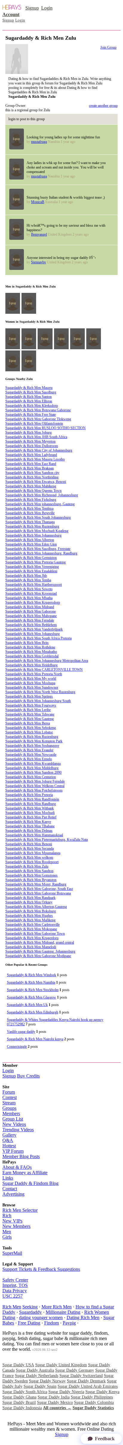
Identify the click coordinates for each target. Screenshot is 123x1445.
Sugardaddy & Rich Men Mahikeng (30, 486)
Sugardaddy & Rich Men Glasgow (31, 997)
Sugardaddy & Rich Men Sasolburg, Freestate (37, 549)
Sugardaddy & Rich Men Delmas (29, 831)
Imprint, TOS (15, 1285)
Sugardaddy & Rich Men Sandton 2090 (33, 772)
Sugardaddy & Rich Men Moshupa (30, 683)
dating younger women (41, 1317)
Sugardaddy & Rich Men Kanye (28, 822)
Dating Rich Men (83, 1317)
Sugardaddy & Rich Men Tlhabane (30, 826)
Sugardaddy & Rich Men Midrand (29, 607)
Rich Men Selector (20, 1210)
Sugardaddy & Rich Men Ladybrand (31, 455)
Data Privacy (14, 1290)
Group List (12, 1118)
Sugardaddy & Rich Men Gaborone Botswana (38, 893)
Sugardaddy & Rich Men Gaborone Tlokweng (38, 419)
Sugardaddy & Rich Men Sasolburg (30, 392)
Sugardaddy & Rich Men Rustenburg (31, 737)
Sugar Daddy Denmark (86, 1381)
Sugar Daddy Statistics (93, 1408)
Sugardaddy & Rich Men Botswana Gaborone (38, 410)
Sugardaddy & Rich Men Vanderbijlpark (34, 629)
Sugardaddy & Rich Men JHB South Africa (36, 437)
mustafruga (39, 142)
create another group (103, 105)
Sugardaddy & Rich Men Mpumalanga (32, 853)
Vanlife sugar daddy (21, 1032)
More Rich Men (56, 1306)
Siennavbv (38, 262)
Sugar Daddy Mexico (55, 1402)
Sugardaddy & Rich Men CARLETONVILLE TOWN (44, 669)
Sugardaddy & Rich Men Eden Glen (31, 544)
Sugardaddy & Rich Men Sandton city (32, 473)
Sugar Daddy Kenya (102, 1392)
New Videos (14, 1124)
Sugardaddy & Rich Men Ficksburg (30, 499)
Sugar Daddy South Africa (24, 1392)
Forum (8, 1092)
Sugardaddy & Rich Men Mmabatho (31, 652)
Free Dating (29, 1322)
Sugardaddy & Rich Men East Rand (30, 464)
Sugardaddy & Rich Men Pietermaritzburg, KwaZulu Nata (46, 839)
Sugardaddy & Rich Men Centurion (30, 777)
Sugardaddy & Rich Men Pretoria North (33, 674)
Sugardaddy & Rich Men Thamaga (30, 522)
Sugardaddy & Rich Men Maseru (29, 388)
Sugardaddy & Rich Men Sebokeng (30, 728)
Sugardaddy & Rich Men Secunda (29, 848)
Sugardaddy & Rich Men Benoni (28, 844)
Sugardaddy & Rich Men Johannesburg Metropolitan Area (46, 661)
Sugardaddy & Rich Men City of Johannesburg (38, 450)
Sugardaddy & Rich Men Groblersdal (32, 656)
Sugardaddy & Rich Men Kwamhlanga (33, 763)
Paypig (69, 1322)
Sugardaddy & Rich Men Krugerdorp (32, 938)
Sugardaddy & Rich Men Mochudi (30, 813)
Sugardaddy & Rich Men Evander (29, 750)
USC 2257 (12, 1296)
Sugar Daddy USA (18, 1365)
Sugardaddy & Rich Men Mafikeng (30, 920)
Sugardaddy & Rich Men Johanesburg (32, 634)
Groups (9, 1108)
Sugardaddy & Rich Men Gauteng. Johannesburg (40, 951)
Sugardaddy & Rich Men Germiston (31, 558)
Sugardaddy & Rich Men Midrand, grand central (39, 942)
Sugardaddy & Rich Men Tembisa (29, 508)
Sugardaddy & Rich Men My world (30, 678)
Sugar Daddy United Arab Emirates (88, 1386)
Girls (7, 1237)
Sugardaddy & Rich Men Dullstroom (31, 446)
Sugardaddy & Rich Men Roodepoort (32, 862)
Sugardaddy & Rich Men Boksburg (30, 911)
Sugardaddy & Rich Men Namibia (31, 982)
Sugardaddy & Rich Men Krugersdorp (32, 602)
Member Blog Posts (21, 1156)
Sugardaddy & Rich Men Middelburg (32, 768)
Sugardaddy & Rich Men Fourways (30, 705)
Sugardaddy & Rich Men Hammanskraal (34, 835)
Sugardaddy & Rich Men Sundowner (31, 687)
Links (7, 1177)
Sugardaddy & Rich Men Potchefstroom (33, 790)
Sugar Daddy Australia (35, 1370)
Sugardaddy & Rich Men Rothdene (30, 647)
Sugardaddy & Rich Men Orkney (29, 902)
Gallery (9, 1135)
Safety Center (15, 1279)
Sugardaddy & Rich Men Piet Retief (30, 817)
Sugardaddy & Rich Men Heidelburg (31, 665)
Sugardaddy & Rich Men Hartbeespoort (33, 584)
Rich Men (11, 1306)
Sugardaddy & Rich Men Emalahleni (31, 571)
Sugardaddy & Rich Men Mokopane (31, 929)
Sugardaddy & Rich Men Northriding (32, 477)
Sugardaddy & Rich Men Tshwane (29, 714)
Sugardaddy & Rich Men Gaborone (30, 611)
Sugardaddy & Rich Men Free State (30, 414)
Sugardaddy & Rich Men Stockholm (33, 990)
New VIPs (12, 1220)
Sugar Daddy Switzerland (81, 1375)
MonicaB (37, 202)
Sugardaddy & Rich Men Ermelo (28, 759)
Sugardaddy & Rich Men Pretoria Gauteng (35, 562)
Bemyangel (39, 234)
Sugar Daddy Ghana (19, 1397)
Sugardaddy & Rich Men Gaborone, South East (39, 889)
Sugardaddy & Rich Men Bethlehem (31, 625)
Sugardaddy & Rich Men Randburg (30, 804)
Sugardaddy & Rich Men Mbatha (29, 598)
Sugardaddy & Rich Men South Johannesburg (38, 517)
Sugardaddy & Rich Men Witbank (29, 808)
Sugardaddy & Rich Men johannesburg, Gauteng (40, 504)
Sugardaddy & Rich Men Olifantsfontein (34, 423)
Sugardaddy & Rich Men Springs (29, 696)
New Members (16, 1226)
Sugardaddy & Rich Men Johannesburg (33, 535)
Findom (51, 1322)
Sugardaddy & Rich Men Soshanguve (32, 746)
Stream (9, 1102)
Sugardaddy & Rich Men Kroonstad (31, 593)
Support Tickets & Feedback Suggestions (41, 1269)
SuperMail (12, 1253)
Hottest (9, 1145)
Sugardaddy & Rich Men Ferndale (29, 620)
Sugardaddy (30, 1312)
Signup (32, 7)
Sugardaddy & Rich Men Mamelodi (30, 947)
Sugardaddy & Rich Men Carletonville (32, 924)
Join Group (108, 47)
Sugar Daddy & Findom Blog (30, 1183)
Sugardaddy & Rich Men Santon (28, 397)
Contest (9, 1097)
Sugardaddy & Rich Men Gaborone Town (35, 933)
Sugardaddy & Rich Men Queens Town (33, 491)
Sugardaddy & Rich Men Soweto (29, 589)
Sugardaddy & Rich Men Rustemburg (32, 526)
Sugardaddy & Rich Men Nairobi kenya (35, 1039)
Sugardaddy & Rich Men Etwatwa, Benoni (35, 482)
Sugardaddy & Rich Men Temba (28, 580)
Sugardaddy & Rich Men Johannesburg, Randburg (41, 553)
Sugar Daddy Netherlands (36, 1375)
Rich (6, 1215)
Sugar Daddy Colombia (94, 1402)
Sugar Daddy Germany (74, 1370)
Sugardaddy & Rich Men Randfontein (32, 799)
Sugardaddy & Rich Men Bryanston (30, 880)
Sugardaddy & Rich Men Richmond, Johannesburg (41, 495)
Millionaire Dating (63, 1312)
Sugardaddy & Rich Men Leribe (28, 710)
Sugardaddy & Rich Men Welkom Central (34, 786)
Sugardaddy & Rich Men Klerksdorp (31, 406)
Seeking (30, 1306)
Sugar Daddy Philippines (92, 1397)
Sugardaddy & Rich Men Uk (27, 1005)
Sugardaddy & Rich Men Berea (27, 723)
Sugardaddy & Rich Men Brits (27, 643)
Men (6, 1231)
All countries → (57, 1408)
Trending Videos (18, 1129)
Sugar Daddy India (54, 1397)
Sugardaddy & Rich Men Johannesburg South (38, 701)
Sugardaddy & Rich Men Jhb (26, 576)
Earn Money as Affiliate (24, 1172)
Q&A (7, 1140)
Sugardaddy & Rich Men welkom (29, 857)
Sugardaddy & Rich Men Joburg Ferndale (35, 781)
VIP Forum (13, 1151)
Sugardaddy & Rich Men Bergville (30, 513)
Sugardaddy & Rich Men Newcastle (30, 754)
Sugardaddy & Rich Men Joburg (28, 432)
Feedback (105, 1438)
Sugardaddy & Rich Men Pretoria (29, 795)
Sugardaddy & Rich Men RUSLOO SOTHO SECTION (45, 428)
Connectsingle (17, 1046)
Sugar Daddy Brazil (19, 1402)
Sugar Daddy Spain (40, 1386)
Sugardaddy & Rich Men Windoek (31, 975)
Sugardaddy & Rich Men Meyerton (30, 441)
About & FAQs (17, 1167)
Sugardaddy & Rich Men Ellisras (28, 401)
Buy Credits (28, 1075)
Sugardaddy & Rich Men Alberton (29, 540)
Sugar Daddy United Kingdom (61, 1365)
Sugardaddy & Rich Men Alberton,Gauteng (36, 907)
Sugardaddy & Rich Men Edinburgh (32, 1012)
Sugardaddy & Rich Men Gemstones (31, 875)
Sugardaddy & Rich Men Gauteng (29, 719)
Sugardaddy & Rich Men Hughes (29, 916)
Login (47, 7)
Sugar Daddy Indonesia (22, 1408)
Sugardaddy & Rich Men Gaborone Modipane (38, 956)
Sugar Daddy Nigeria (66, 1392)
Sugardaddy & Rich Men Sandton (29, 871)
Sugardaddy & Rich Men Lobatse (29, 732)
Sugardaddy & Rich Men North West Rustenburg (40, 692)
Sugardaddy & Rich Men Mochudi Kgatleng (36, 531)
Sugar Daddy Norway (47, 1381)
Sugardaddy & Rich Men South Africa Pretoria (38, 638)
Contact (9, 1188)
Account (10, 14)
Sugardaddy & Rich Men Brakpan (29, 468)
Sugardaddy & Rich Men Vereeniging (32, 567)
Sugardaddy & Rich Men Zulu (26, 866)
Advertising (13, 1194)
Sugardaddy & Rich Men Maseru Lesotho (35, 459)
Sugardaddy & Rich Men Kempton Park (33, 741)
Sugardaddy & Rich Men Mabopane (31, 616)
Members (11, 1113)
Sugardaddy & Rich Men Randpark (30, 898)
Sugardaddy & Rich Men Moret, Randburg (35, 884)
